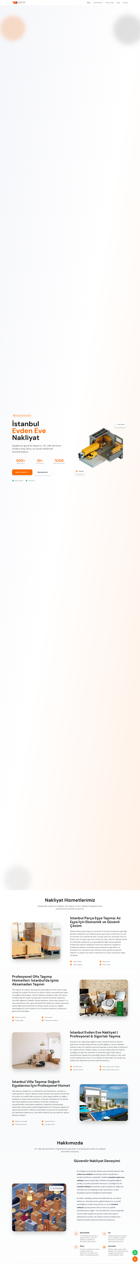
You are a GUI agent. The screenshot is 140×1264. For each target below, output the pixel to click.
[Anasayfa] (19, 2)
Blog (118, 3)
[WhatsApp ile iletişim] (135, 1252)
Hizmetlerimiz (98, 3)
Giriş (88, 3)
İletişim (125, 3)
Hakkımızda (110, 3)
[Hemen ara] (135, 1259)
